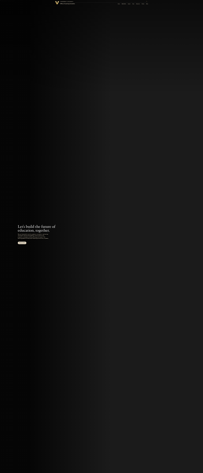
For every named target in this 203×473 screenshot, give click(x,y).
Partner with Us (22, 242)
